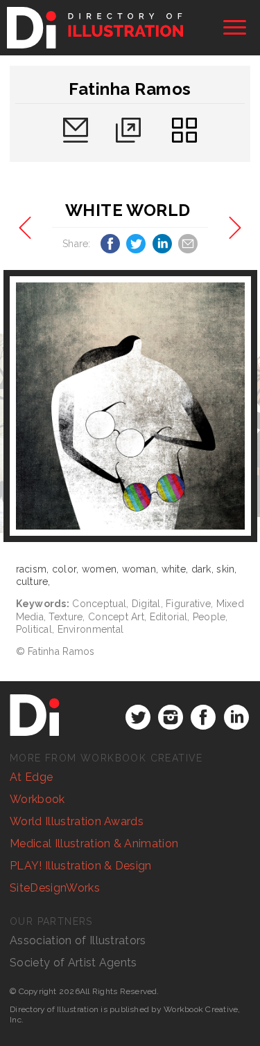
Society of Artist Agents (73, 962)
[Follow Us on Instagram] (170, 717)
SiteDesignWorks (55, 887)
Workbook (37, 799)
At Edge (31, 777)
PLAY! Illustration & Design (81, 865)
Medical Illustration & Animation (94, 843)
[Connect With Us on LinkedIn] (236, 717)
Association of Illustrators (78, 940)
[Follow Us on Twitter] (137, 717)
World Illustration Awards (77, 821)
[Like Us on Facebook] (203, 717)
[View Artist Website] (130, 406)
